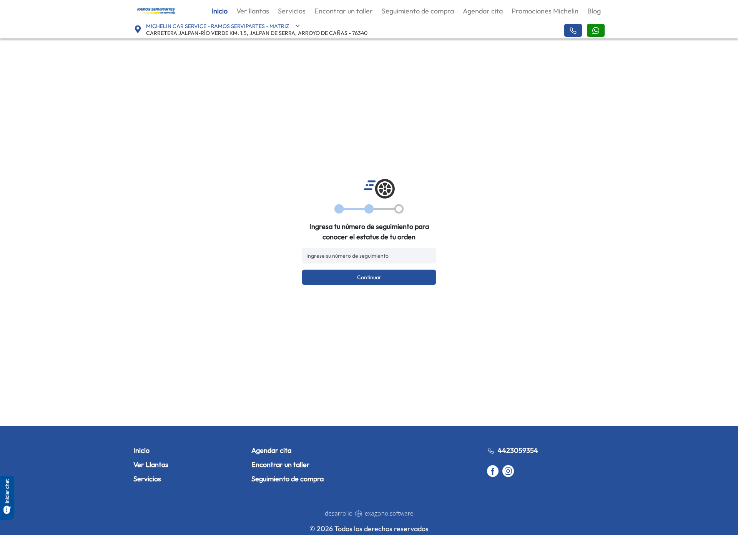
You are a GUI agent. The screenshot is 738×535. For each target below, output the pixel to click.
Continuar (369, 277)
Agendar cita (483, 11)
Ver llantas (252, 11)
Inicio (219, 11)
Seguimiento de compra (418, 11)
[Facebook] (493, 471)
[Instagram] (508, 471)
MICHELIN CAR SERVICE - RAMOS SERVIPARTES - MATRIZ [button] (217, 26)
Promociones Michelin (545, 11)
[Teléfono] (573, 30)
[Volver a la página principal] (155, 10)
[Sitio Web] (369, 513)
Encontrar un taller (343, 11)
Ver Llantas (150, 464)
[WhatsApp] (596, 30)
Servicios (292, 11)
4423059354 (518, 450)
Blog (594, 11)
